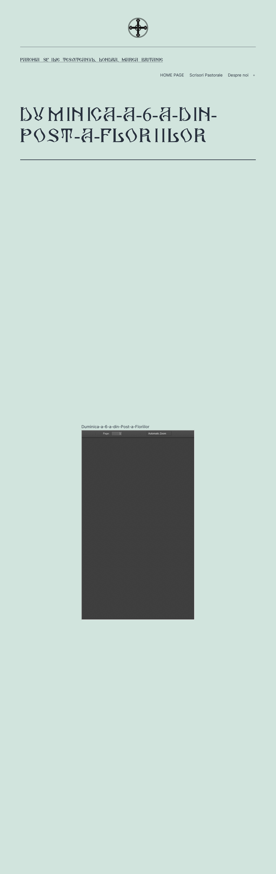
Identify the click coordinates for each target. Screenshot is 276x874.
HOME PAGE (172, 75)
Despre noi (238, 75)
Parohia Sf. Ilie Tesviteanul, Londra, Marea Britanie (91, 60)
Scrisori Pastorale (206, 75)
